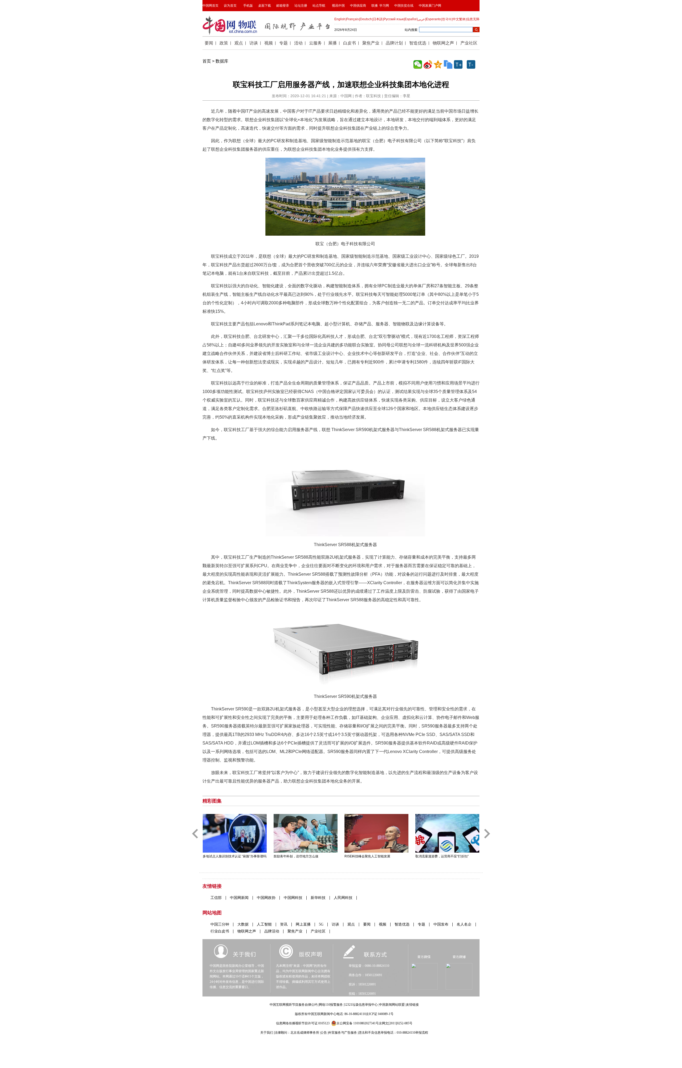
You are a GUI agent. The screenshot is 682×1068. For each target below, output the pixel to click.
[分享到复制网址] (448, 64)
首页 (206, 61)
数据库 (222, 61)
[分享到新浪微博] (428, 64)
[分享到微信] (417, 64)
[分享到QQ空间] (438, 64)
